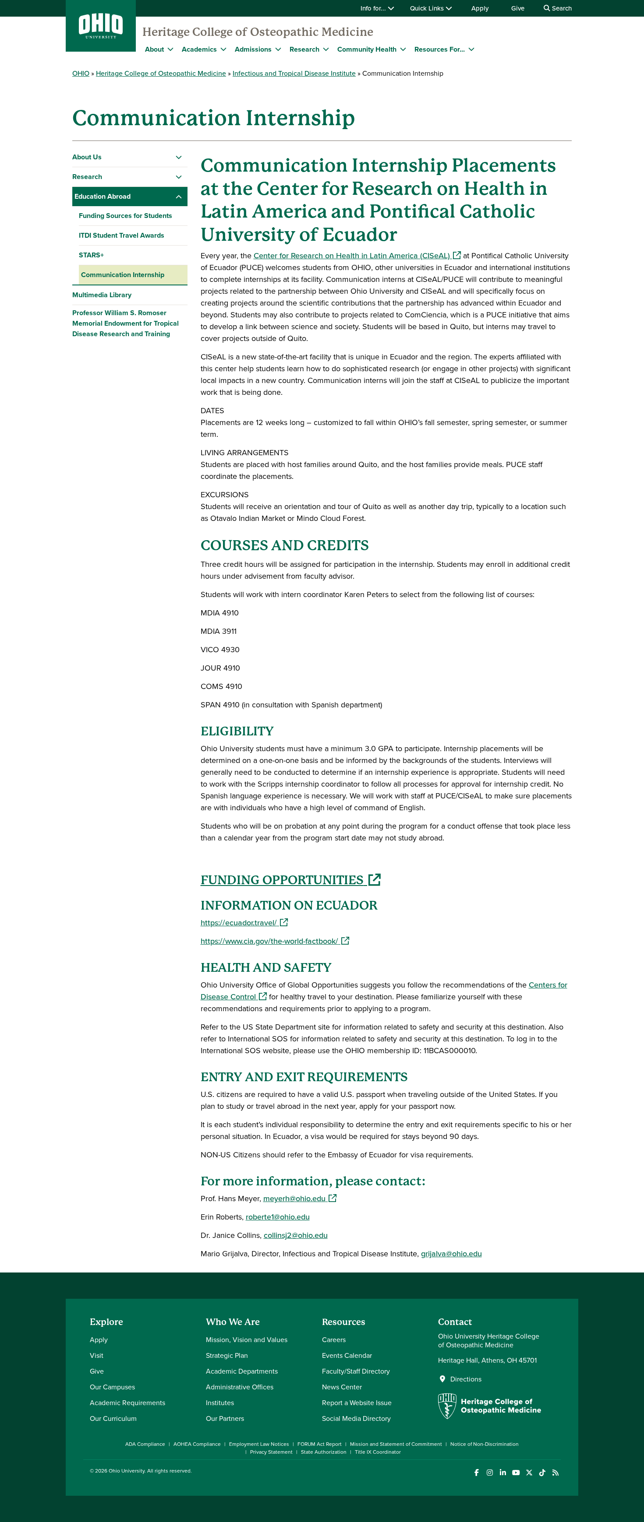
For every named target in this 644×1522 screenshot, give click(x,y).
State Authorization (324, 1451)
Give (517, 8)
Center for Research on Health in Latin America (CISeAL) (357, 255)
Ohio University (127, 1470)
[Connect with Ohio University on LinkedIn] (502, 1472)
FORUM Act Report (319, 1444)
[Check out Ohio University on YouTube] (515, 1472)
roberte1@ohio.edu (278, 1216)
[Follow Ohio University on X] (529, 1472)
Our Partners (225, 1418)
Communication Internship (122, 275)
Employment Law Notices (259, 1444)
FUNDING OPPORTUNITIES (291, 880)
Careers (334, 1339)
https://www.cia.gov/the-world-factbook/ (275, 940)
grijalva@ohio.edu (451, 1253)
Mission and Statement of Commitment (396, 1444)
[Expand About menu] (170, 49)
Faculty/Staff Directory (356, 1371)
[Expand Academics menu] (223, 49)
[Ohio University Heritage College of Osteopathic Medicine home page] (489, 1416)
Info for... (374, 8)
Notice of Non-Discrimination (484, 1444)
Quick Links (428, 8)
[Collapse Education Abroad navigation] (179, 196)
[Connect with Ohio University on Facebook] (476, 1472)
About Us (87, 157)
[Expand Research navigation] (179, 176)
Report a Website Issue (357, 1402)
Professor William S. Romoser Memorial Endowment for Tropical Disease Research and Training (125, 323)
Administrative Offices (239, 1387)
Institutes (220, 1402)
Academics (199, 49)
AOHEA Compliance (197, 1444)
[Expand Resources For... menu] (471, 49)
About (154, 49)
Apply (479, 8)
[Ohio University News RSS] (555, 1472)
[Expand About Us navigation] (179, 157)
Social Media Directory (356, 1418)
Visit (96, 1355)
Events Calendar (347, 1355)
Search (561, 8)
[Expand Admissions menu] (278, 49)
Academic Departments (242, 1371)
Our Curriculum (113, 1418)
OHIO (80, 73)
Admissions (253, 49)
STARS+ (91, 255)
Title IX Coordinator (378, 1451)
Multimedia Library (101, 295)
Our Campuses (112, 1387)
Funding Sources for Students (125, 216)
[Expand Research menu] (326, 49)
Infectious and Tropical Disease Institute (294, 73)
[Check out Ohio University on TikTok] (542, 1472)
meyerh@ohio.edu (299, 1198)
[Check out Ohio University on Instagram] (489, 1472)
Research (304, 49)
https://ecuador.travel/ (244, 922)
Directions (465, 1378)
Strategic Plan (227, 1355)
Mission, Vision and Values (246, 1339)
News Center (342, 1387)
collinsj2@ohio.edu (296, 1235)
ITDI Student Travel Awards (121, 235)
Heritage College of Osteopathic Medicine (257, 32)
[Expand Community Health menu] (403, 49)
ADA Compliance (145, 1444)
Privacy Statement (271, 1451)
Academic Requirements (127, 1402)
